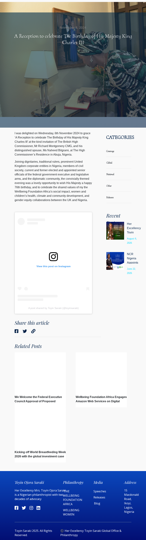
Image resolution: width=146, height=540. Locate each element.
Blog (97, 503)
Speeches (99, 491)
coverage (110, 151)
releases (110, 197)
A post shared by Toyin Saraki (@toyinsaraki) (53, 308)
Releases (99, 497)
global (109, 162)
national (110, 174)
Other (109, 185)
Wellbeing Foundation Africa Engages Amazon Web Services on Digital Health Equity (101, 401)
